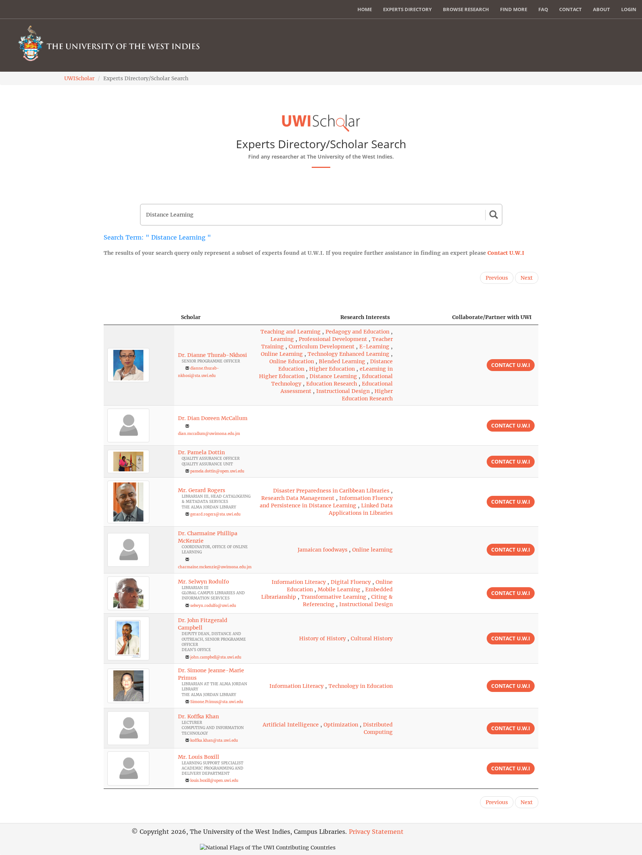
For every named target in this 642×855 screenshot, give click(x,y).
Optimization (341, 724)
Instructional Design (343, 391)
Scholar (191, 317)
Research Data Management (297, 498)
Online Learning (282, 354)
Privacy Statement (376, 831)
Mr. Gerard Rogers (201, 490)
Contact (570, 9)
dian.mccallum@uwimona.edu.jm (209, 433)
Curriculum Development (321, 346)
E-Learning (374, 346)
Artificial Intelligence (291, 724)
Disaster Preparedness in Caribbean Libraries (331, 490)
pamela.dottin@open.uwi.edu (217, 471)
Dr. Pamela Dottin (201, 452)
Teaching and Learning (290, 331)
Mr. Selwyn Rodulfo (203, 581)
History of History (322, 638)
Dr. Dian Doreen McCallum (212, 418)
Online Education (291, 361)
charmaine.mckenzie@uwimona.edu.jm (215, 567)
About (601, 9)
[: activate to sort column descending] (139, 317)
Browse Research (466, 9)
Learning (282, 339)
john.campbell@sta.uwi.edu (215, 657)
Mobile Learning (339, 589)
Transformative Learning (333, 597)
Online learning (372, 549)
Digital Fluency (351, 582)
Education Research (331, 383)
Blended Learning (342, 361)
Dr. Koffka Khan (198, 716)
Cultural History (372, 638)
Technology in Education (360, 686)
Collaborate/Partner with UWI (492, 317)
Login (628, 9)
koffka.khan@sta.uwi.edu (214, 740)
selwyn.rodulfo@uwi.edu (213, 605)
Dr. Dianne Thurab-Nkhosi (212, 355)
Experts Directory (407, 9)
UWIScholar (79, 78)
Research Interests (365, 317)
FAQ (543, 9)
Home (364, 9)
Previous (497, 277)
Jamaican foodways (322, 549)
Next (527, 277)
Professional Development (333, 339)
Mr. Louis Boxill (198, 757)
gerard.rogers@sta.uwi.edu (215, 514)
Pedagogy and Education (357, 331)
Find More (513, 9)
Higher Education (332, 368)
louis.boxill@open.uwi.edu (214, 780)
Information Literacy (299, 582)
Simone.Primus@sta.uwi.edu (216, 701)
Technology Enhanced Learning (348, 354)
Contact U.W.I (505, 253)
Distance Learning (333, 376)
